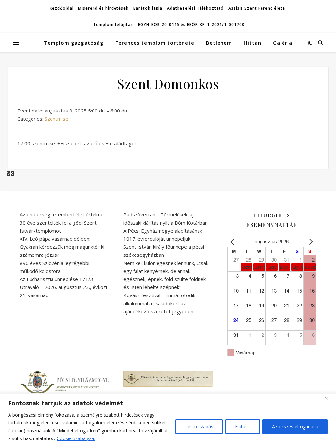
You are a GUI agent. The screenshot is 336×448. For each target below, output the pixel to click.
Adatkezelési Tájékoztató (195, 8)
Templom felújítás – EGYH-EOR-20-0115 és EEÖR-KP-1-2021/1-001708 (168, 24)
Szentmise (56, 118)
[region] (168, 420)
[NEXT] (310, 241)
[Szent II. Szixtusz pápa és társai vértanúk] (12, 173)
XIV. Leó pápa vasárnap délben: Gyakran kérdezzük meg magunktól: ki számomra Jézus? (62, 246)
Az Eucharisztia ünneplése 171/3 (56, 279)
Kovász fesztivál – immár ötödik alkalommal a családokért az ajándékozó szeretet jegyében (159, 303)
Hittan (252, 42)
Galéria (282, 42)
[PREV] (233, 241)
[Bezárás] (329, 399)
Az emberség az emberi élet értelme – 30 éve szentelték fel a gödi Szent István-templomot (64, 222)
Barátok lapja (147, 8)
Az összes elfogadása (295, 426)
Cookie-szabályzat (76, 438)
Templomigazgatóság (74, 42)
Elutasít (242, 426)
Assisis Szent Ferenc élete (256, 8)
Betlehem (219, 42)
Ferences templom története (155, 42)
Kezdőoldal (62, 8)
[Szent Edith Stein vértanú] (9, 173)
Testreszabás (199, 426)
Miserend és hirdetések (103, 8)
